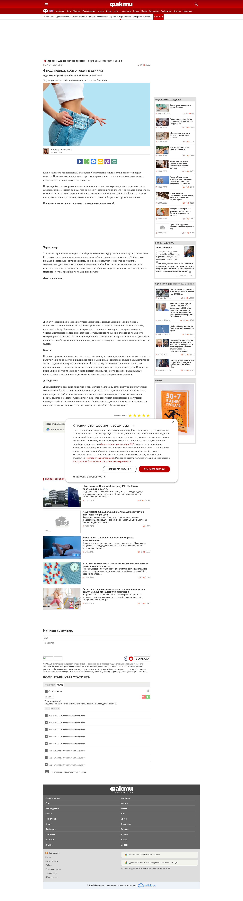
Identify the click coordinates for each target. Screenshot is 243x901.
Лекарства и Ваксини (142, 17)
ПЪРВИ (60, 685)
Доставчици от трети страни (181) (117, 444)
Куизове (124, 845)
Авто (116, 11)
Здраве (52, 61)
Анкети (124, 839)
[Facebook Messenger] (93, 161)
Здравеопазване (63, 17)
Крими (136, 11)
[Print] (114, 161)
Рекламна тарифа (53, 869)
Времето (49, 839)
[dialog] (121, 450)
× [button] (173, 422)
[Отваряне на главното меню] (46, 4)
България (60, 11)
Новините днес (52, 798)
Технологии (126, 11)
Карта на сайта (51, 861)
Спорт (144, 11)
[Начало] (121, 4)
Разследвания (88, 11)
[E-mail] (100, 161)
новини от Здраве (170, 99)
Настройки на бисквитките (87, 461)
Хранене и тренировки (120, 17)
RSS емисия (54, 853)
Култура (177, 11)
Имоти (109, 11)
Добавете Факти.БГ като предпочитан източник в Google (153, 862)
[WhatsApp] (86, 161)
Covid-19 (158, 17)
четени (166, 284)
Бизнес (101, 11)
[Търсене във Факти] (196, 4)
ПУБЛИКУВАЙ (142, 659)
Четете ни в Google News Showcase (144, 855)
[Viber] (107, 161)
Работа (48, 865)
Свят (69, 11)
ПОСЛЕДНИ (50, 685)
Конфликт (187, 11)
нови (191, 284)
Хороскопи (154, 11)
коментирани (178, 284)
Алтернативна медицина (84, 17)
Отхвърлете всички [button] (119, 469)
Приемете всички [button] (154, 469)
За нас (48, 857)
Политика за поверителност (116, 461)
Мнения (76, 11)
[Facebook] (80, 161)
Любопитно (166, 11)
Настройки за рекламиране (100, 458)
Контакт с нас (51, 873)
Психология (102, 17)
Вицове (49, 845)
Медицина (48, 17)
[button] (89, 476)
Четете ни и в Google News (64, 429)
